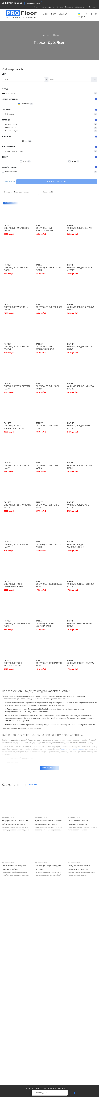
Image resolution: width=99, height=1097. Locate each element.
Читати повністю (49, 767)
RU (83, 17)
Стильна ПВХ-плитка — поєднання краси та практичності (79, 823)
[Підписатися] (74, 1093)
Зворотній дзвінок (33, 3)
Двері (53, 14)
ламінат (64, 749)
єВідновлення (81, 7)
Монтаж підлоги (47, 7)
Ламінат (63, 14)
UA (79, 17)
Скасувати (9, 182)
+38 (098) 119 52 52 (12, 3)
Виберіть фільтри (56, 182)
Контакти (93, 7)
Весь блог (33, 784)
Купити (17, 212)
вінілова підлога (77, 749)
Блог (36, 7)
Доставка (69, 7)
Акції (45, 14)
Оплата (60, 7)
